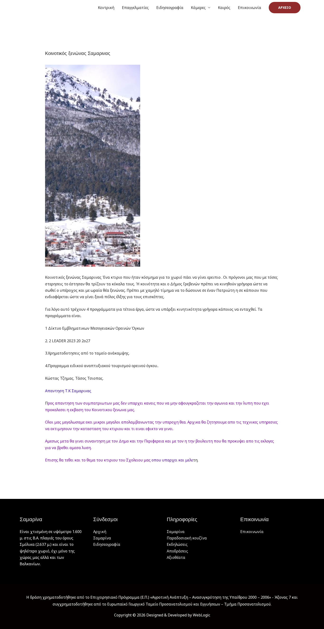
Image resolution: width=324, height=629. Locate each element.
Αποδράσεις (177, 551)
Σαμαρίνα (102, 538)
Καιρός (224, 7)
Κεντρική (106, 7)
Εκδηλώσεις (177, 544)
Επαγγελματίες (135, 7)
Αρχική (99, 531)
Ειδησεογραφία (169, 7)
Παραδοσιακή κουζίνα (187, 538)
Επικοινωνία (249, 7)
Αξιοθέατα (176, 557)
